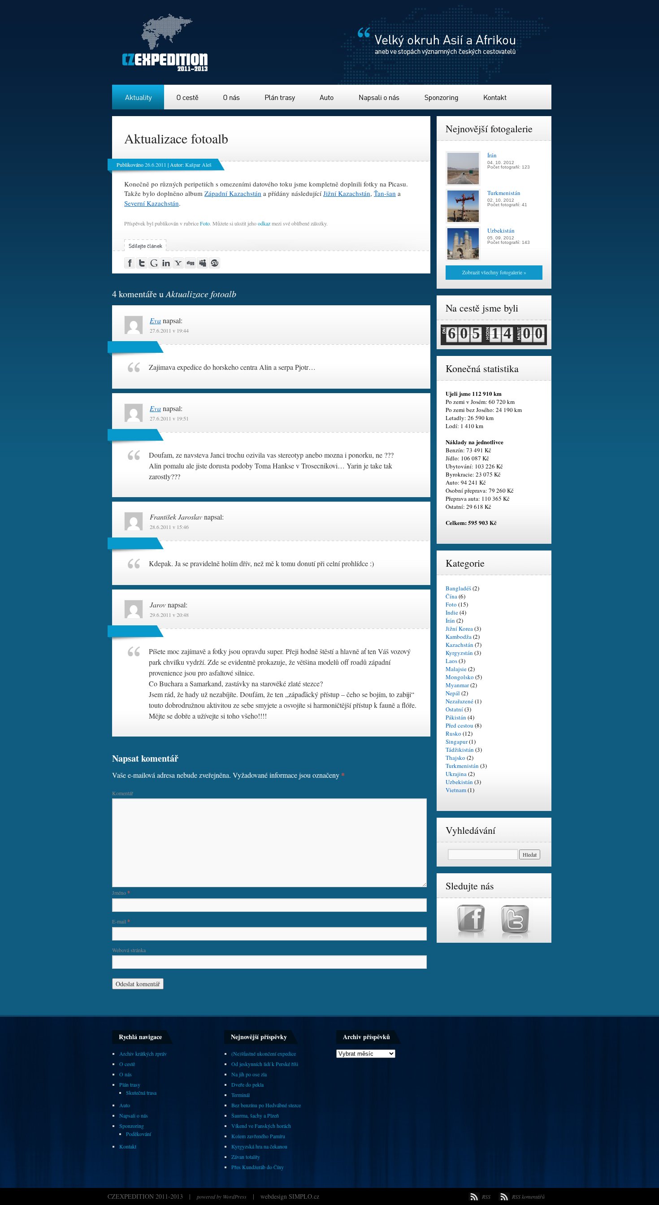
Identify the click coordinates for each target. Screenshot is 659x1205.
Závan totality (245, 1156)
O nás (232, 97)
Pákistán (456, 717)
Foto (205, 223)
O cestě (188, 97)
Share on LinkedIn (166, 263)
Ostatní (454, 709)
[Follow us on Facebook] (477, 939)
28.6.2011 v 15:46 (169, 526)
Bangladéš (458, 588)
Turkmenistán (462, 766)
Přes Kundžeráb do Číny (257, 1166)
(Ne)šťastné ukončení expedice (263, 1053)
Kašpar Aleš (198, 164)
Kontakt (495, 97)
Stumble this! (215, 263)
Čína (451, 596)
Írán (450, 620)
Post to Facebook (130, 263)
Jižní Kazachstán (346, 193)
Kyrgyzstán (459, 653)
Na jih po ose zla (249, 1074)
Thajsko (455, 758)
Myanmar (457, 685)
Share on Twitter (142, 263)
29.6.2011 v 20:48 (169, 614)
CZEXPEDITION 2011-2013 (146, 1196)
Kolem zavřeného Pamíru (258, 1136)
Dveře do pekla (247, 1084)
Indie (452, 612)
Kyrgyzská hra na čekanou (259, 1146)
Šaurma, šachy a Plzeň (255, 1115)
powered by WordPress (222, 1196)
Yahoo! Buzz (179, 263)
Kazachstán (459, 645)
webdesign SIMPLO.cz (289, 1196)
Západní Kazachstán (232, 193)
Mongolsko (460, 677)
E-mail (121, 921)
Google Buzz (154, 263)
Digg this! (191, 263)
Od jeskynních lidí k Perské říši (264, 1063)
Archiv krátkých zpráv (143, 1053)
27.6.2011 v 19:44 (169, 330)
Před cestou (459, 725)
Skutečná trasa (141, 1092)
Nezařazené (459, 701)
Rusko (453, 733)
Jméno (121, 892)
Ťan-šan (385, 193)
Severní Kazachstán (151, 203)
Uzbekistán (459, 782)
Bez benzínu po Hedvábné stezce (266, 1105)
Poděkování (138, 1133)
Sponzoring (442, 97)
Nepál (453, 693)
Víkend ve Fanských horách (261, 1125)
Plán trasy (281, 97)
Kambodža (459, 637)
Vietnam (456, 790)
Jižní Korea (459, 628)
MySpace (203, 263)
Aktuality (138, 97)
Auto (327, 97)
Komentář (122, 793)
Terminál (240, 1094)
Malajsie (456, 669)
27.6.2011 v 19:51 (169, 418)
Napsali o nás (379, 97)
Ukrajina (456, 774)
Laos (451, 661)
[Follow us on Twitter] (516, 939)
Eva (155, 320)
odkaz (264, 223)
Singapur (457, 741)
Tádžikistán (460, 750)
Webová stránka (129, 950)
